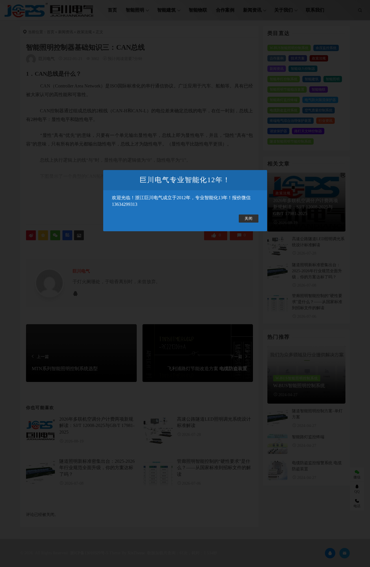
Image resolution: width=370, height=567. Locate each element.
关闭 (249, 219)
